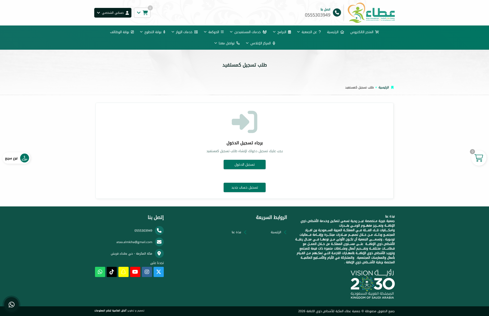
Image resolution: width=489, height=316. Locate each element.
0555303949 (143, 230)
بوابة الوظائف (119, 32)
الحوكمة (213, 32)
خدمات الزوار (184, 32)
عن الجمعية (309, 32)
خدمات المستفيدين (247, 32)
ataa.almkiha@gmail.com (134, 242)
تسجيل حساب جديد (244, 187)
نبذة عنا (236, 232)
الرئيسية (332, 32)
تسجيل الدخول (245, 164)
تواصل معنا (227, 43)
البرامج (281, 32)
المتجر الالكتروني (361, 32)
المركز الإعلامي (260, 43)
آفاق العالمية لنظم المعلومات (110, 310)
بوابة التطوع (152, 32)
